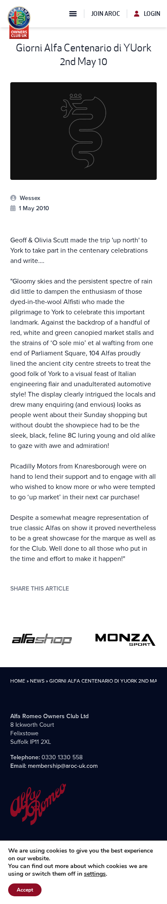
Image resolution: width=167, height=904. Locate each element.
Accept (25, 889)
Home (17, 680)
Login (151, 14)
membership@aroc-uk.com (63, 765)
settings (95, 874)
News (37, 680)
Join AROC (105, 14)
